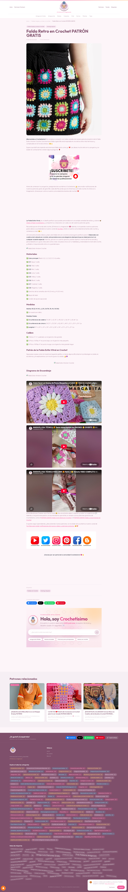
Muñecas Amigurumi (32, 815)
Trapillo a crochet (78, 833)
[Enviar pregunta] (97, 632)
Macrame (38, 808)
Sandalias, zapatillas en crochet (20, 830)
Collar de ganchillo (96, 787)
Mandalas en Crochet (51, 808)
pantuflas (109, 815)
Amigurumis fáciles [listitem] (35, 639)
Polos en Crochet (16, 821)
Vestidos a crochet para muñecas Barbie (22, 836)
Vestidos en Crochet (43, 836)
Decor (74, 793)
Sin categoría (69, 830)
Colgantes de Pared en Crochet (92, 864)
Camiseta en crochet (98, 849)
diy (32, 855)
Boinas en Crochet (16, 777)
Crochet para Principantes (86, 790)
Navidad (60, 815)
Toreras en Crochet (45, 833)
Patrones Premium (19, 7)
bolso (51, 852)
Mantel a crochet (32, 812)
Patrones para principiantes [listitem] (66, 639)
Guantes (42, 849)
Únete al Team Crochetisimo (35, 223)
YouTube (60, 229)
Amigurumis (51, 16)
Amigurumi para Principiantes (99, 771)
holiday (79, 867)
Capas (63, 867)
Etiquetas (114, 7)
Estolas (51, 796)
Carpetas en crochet (103, 780)
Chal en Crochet (97, 873)
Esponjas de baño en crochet (90, 876)
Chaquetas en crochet (18, 787)
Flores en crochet (102, 796)
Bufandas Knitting (81, 777)
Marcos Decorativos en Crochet (19, 876)
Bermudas (62, 774)
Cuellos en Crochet (40, 793)
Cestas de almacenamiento (55, 784)
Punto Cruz (72, 824)
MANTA (45, 876)
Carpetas (66, 16)
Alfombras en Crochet (35, 771)
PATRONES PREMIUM (63, 818)
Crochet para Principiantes (110, 852)
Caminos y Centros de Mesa (34, 864)
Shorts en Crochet (55, 830)
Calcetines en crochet (53, 873)
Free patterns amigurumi (19, 799)
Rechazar (112, 887)
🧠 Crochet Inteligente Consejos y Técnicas (44, 840)
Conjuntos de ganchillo (18, 790)
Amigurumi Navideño (80, 771)
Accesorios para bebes (60, 768)
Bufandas (107, 861)
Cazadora (28, 879)
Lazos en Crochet (58, 805)
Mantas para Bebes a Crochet (82, 849)
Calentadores (15, 780)
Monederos (100, 812)
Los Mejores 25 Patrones (93, 852)
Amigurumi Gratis (41, 16)
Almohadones (51, 771)
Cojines (31, 787)
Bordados (53, 777)
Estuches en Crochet (63, 796)
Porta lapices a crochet (58, 821)
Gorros (78, 16)
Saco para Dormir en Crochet (95, 827)
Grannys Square (45, 591)
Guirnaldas (30, 802)
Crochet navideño (69, 790)
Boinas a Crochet (42, 852)
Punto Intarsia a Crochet (86, 824)
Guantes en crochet (17, 802)
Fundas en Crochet (36, 799)
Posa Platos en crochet (92, 821)
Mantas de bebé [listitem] (49, 639)
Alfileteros (58, 870)
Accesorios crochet (17, 768)
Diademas (103, 867)
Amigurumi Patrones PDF (17, 864)
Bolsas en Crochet (55, 876)
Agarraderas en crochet (18, 771)
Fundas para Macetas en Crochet (76, 799)
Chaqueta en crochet (63, 864)
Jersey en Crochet (101, 802)
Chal (72, 16)
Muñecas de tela (48, 815)
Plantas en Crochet (98, 818)
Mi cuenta (49, 753)
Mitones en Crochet (77, 812)
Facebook (33, 603)
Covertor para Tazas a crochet (37, 790)
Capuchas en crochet (75, 861)
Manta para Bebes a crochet (87, 808)
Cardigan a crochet (87, 780)
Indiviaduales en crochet (84, 802)
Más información (109, 883)
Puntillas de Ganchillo (58, 824)
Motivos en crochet (17, 815)
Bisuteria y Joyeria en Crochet (93, 774)
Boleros (29, 777)
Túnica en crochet (93, 833)
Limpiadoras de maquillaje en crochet (77, 805)
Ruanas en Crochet (78, 827)
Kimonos (37, 805)
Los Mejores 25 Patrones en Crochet (21, 808)
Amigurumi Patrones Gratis (48, 855)
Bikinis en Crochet (74, 774)
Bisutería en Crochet (30, 852)
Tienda (107, 7)
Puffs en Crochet (33, 824)
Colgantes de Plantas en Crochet (63, 859)
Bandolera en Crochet (41, 867)
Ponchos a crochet (41, 821)
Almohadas (71, 867)
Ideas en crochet (67, 802)
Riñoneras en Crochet (34, 827)
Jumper (28, 805)
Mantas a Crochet (16, 852)
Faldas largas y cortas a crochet (40, 21)
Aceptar (121, 887)
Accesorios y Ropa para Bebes (19, 861)
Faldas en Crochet (32, 591)
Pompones (28, 821)
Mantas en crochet (17, 812)
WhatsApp (51, 603)
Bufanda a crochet (67, 777)
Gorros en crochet (96, 799)
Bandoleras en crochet (48, 774)
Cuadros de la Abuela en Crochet (20, 793)
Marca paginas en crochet (48, 812)
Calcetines (109, 777)
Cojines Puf (49, 859)
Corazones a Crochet (49, 864)
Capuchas (73, 780)
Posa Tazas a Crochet (17, 824)
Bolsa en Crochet (41, 777)
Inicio (11, 7)
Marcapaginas (28, 873)
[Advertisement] (64, 569)
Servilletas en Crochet (39, 830)
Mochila (89, 812)
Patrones (101, 7)
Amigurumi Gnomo (65, 771)
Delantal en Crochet (104, 793)
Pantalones (98, 815)
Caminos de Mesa (29, 780)
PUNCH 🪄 (45, 824)
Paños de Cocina (85, 815)
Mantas (85, 16)
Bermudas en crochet (80, 859)
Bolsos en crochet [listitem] (83, 639)
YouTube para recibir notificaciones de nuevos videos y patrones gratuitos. (50, 526)
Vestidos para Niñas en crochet (63, 836)
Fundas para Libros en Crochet (54, 799)
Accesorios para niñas (77, 768)
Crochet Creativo (55, 790)
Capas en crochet (60, 780)
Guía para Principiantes (17, 879)
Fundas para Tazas (68, 855)
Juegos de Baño (16, 805)
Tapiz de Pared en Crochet (102, 830)
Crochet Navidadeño (108, 864)
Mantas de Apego (105, 808)
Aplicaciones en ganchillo (77, 870)
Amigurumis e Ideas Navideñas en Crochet (42, 870)
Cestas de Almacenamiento (63, 852)
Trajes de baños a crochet (62, 833)
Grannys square (51, 26)
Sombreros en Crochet (84, 830)
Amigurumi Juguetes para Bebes (19, 870)
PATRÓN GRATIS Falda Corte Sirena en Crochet (56, 518)
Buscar (49, 756)
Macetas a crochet (28, 867)
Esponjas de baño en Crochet (36, 796)
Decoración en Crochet (90, 867)
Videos (78, 836)
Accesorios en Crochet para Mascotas (38, 768)
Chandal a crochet (102, 784)
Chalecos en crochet (87, 784)
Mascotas (49, 849)
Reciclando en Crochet (18, 827)
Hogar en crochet (43, 802)
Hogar (66, 870)
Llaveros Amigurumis (98, 805)
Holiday (55, 802)
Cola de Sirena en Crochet (45, 787)
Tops (90, 16)
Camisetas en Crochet (45, 780)
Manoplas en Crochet (68, 808)
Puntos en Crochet (103, 824)
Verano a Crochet (108, 833)
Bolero (78, 876)
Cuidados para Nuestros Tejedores (59, 793)
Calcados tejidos (96, 777)
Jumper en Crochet (40, 873)
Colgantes (82, 787)
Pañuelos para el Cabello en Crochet (21, 818)
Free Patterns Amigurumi (86, 855)
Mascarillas (63, 812)
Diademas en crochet (17, 796)
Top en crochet (31, 833)
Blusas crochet (110, 774)
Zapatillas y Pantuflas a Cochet (94, 836)
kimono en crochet (97, 861)
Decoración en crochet (88, 793)
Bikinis (104, 858)
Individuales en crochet (17, 849)
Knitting (46, 805)
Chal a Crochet (72, 784)
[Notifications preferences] (3, 888)
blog (102, 876)
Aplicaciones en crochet (31, 774)
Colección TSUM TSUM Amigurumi (66, 787)
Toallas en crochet (16, 833)
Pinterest (61, 603)
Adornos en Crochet (94, 768)
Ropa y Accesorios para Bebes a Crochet (57, 827)
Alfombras (32, 862)
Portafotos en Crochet (75, 821)
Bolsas (59, 16)
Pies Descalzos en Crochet (81, 818)
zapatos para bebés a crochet (20, 840)
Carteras (14, 784)
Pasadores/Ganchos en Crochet (44, 818)
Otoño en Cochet (72, 815)
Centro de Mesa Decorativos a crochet (32, 784)
